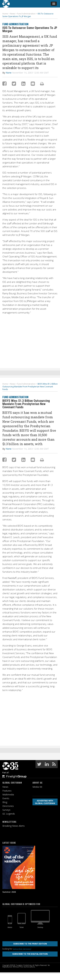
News (5, 786)
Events (5, 798)
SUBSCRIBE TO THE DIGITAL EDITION (30, 954)
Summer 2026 (9, 892)
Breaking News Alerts (13, 825)
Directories (8, 806)
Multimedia (8, 794)
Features (7, 790)
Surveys (6, 809)
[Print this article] (42, 83)
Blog (4, 802)
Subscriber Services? (22, 948)
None (9, 72)
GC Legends (8, 813)
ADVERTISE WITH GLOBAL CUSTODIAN (45, 802)
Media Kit (37, 786)
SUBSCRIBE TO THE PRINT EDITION (30, 943)
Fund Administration (15, 24)
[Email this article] (33, 83)
